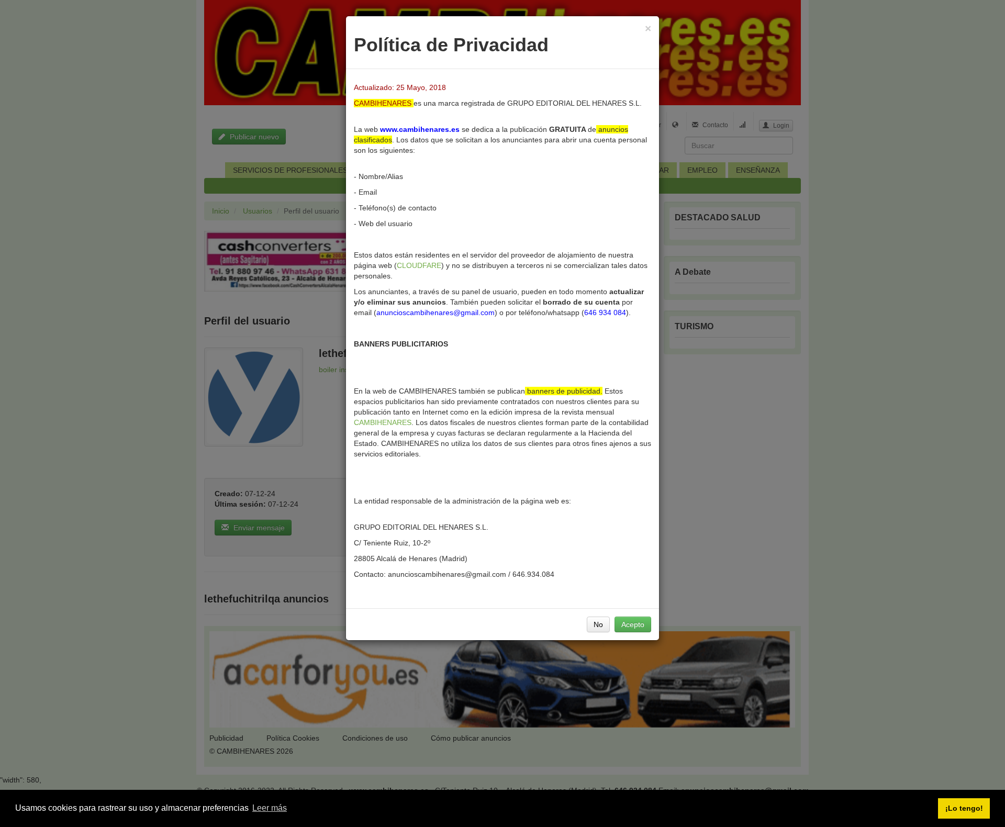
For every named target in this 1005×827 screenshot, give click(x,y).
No (598, 624)
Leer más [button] (269, 807)
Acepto (632, 624)
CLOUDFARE (419, 265)
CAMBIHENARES (382, 422)
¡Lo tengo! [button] (964, 808)
